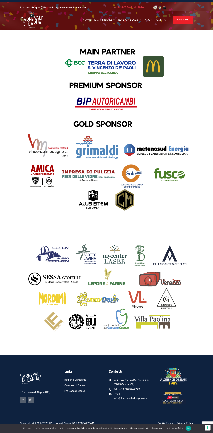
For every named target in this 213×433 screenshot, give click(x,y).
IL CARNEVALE (103, 19)
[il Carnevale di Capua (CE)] (40, 19)
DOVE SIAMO (183, 19)
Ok (188, 428)
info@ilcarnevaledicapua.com (69, 7)
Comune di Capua (74, 385)
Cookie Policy (165, 423)
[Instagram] (31, 400)
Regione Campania (75, 379)
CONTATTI (162, 19)
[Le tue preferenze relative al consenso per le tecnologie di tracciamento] (208, 428)
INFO (147, 19)
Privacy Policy (185, 423)
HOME (87, 19)
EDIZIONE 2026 (128, 19)
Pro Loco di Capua (74, 390)
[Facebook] (23, 400)
